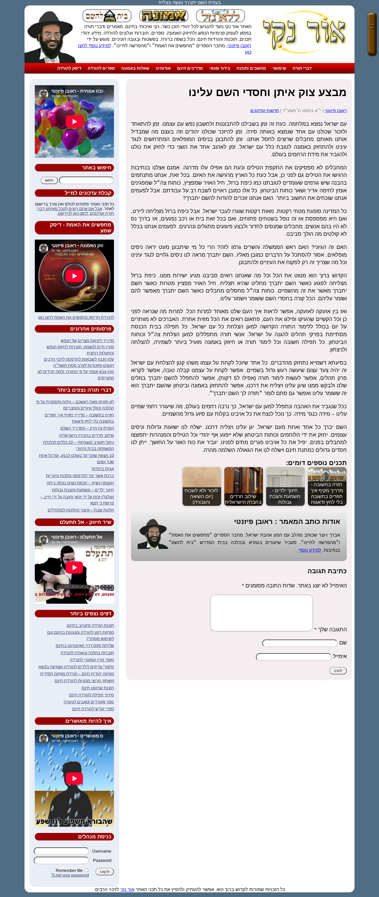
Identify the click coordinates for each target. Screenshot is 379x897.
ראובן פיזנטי (239, 45)
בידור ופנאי (219, 68)
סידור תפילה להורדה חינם (91, 695)
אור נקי (127, 889)
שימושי (279, 68)
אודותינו (163, 68)
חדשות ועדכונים (264, 110)
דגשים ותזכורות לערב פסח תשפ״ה (83, 365)
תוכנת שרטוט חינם (98, 688)
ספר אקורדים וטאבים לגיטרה (89, 702)
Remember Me (69, 870)
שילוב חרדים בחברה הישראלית (86, 435)
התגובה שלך (331, 629)
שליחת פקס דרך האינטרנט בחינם (85, 645)
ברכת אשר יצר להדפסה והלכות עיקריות (80, 476)
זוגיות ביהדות (103, 469)
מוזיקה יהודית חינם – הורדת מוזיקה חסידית (77, 674)
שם (343, 643)
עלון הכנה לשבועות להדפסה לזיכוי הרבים (79, 359)
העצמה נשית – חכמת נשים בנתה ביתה (80, 483)
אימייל (340, 656)
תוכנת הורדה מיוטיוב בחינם (90, 625)
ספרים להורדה (101, 68)
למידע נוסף (310, 550)
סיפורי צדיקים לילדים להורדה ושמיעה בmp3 (76, 667)
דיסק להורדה (69, 68)
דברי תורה (302, 68)
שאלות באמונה (135, 68)
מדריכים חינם (190, 68)
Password (102, 860)
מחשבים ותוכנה (251, 68)
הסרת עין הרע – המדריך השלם (87, 428)
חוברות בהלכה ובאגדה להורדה (87, 653)
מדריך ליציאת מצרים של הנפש (87, 341)
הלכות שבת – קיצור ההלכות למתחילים (81, 510)
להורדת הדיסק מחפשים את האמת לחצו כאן (76, 317)
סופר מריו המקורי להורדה (92, 660)
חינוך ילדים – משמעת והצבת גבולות (83, 490)
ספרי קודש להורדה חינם (93, 709)
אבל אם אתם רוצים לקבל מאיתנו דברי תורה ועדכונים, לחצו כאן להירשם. (75, 211)
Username (101, 851)
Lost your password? (70, 875)
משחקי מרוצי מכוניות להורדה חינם (84, 681)
